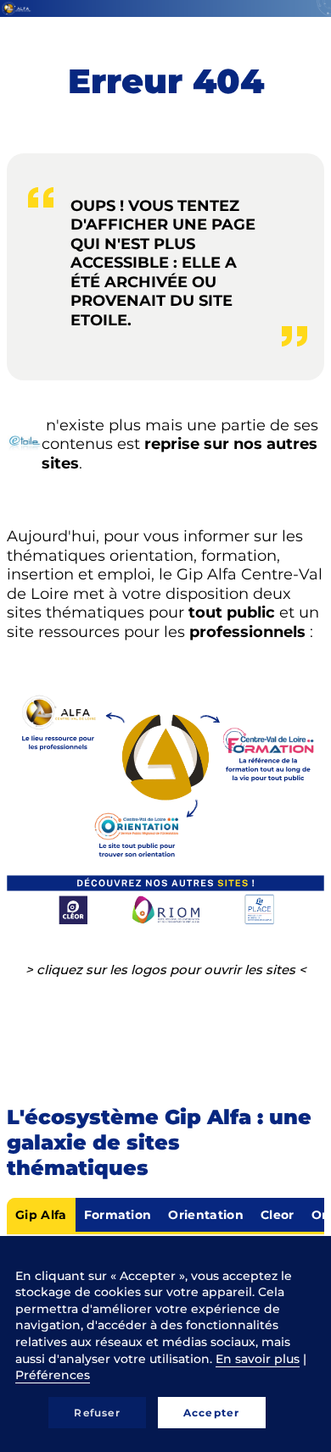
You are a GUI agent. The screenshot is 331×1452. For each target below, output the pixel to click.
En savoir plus (258, 1358)
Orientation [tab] (206, 1214)
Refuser (97, 1412)
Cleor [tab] (278, 1214)
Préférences (52, 1375)
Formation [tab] (118, 1214)
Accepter (211, 1412)
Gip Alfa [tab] (41, 1214)
